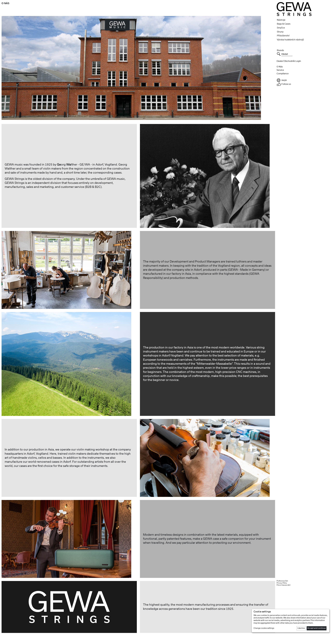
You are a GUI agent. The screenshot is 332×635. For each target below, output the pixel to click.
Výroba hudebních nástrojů (290, 40)
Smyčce (281, 28)
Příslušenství (283, 36)
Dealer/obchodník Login (289, 61)
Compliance (283, 74)
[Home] (294, 9)
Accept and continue (316, 628)
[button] (303, 80)
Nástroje (281, 20)
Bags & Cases (283, 24)
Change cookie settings (264, 628)
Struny (280, 32)
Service (280, 70)
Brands (280, 50)
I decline (301, 628)
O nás (280, 67)
